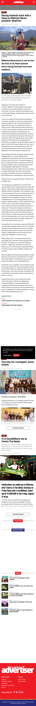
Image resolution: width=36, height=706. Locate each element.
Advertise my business (8, 685)
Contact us (4, 683)
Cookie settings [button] (7, 355)
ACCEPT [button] (16, 355)
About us (4, 679)
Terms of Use (21, 679)
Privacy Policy (22, 681)
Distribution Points (6, 681)
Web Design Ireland (15, 703)
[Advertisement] (18, 329)
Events (3, 687)
